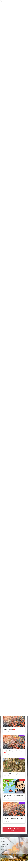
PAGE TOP (26, 834)
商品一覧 (3, 841)
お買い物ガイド (4, 844)
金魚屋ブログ (4, 849)
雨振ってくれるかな (9, 729)
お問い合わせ (4, 852)
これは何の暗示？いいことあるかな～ (13, 773)
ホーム (2, 838)
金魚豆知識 (3, 846)
